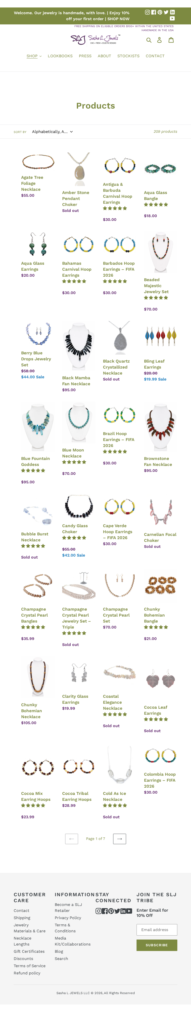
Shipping (22, 917)
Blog (59, 951)
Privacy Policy (68, 917)
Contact (21, 910)
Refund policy (27, 973)
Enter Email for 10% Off (152, 913)
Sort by (20, 132)
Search (61, 958)
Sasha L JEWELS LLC (73, 993)
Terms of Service (30, 965)
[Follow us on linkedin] (172, 12)
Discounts (23, 958)
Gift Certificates (29, 951)
